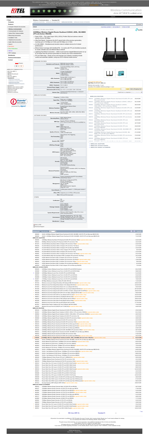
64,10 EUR (138, 269)
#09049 (37, 406)
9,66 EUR (138, 261)
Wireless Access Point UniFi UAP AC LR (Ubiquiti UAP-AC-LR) (57, 296)
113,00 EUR (138, 351)
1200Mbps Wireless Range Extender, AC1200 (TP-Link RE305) (58, 390)
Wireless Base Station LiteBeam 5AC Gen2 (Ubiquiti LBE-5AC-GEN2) (59, 304)
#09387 (37, 371)
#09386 (37, 373)
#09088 (37, 273)
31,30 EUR (138, 394)
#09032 (37, 386)
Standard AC (11, 77)
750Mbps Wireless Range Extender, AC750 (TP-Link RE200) (57, 402)
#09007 (37, 259)
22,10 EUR (138, 321)
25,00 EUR (138, 310)
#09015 (37, 367)
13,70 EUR (138, 245)
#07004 (37, 284)
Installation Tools (13, 37)
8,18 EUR (138, 263)
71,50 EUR (138, 280)
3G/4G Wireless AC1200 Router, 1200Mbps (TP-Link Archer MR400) (59, 341)
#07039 (37, 288)
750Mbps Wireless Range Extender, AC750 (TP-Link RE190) (57, 400)
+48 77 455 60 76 (124, 13)
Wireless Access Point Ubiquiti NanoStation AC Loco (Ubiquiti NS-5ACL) (60, 286)
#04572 (37, 359)
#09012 (37, 363)
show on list (126, 27)
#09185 (37, 329)
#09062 (37, 400)
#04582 (37, 392)
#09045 (37, 337)
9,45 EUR (138, 249)
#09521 (37, 349)
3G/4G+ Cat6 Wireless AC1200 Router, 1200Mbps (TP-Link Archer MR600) (60, 355)
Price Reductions (13, 48)
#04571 (37, 320)
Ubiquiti (9, 72)
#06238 (37, 316)
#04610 (37, 312)
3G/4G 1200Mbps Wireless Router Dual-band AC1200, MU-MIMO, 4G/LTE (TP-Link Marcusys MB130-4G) (68, 339)
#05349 (37, 290)
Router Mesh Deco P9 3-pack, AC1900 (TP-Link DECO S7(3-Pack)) (59, 375)
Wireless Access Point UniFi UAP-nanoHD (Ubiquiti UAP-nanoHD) (58, 302)
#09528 (37, 249)
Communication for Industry (16, 31)
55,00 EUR (138, 286)
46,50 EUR (138, 314)
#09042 (37, 333)
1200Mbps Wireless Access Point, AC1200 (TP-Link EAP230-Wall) (58, 273)
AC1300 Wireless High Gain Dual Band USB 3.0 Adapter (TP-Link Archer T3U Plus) (63, 255)
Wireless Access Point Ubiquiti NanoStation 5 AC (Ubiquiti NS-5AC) (58, 284)
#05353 (37, 302)
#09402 (37, 353)
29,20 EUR (138, 335)
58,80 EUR (138, 271)
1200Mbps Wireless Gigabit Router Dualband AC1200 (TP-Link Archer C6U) (61, 318)
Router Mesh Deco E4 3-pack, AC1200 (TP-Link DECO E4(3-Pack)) (59, 406)
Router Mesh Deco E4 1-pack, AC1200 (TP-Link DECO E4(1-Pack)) (59, 404)
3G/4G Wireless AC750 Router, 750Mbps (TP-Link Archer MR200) (58, 345)
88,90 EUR (138, 353)
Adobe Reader (101, 419)
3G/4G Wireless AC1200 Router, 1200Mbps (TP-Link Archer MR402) (59, 343)
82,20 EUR (138, 373)
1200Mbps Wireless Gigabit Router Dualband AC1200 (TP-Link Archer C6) (60, 316)
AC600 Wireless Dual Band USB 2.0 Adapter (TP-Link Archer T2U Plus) (60, 259)
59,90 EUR (138, 347)
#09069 (37, 306)
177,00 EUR (138, 302)
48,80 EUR (138, 392)
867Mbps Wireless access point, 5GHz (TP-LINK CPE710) (56, 280)
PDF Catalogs (12, 53)
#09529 (37, 265)
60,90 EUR (138, 277)
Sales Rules (70, 431)
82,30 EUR (138, 337)
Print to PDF (38, 224)
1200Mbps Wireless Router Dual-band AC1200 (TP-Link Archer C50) (59, 320)
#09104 (37, 310)
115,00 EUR (138, 284)
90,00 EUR (138, 292)
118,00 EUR (138, 355)
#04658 (37, 277)
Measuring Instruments (15, 35)
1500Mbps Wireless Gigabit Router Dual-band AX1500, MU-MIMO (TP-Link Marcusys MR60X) (65, 331)
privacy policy (94, 4)
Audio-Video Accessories (15, 42)
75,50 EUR (138, 345)
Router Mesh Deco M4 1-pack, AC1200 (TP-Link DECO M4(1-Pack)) (59, 365)
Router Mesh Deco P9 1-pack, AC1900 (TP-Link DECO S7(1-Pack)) (59, 371)
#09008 (37, 251)
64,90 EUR (138, 349)
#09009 (37, 239)
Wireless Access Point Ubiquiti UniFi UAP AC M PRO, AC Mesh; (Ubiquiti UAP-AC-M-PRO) (64, 290)
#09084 (37, 314)
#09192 (37, 327)
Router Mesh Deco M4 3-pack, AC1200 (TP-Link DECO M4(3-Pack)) (59, 369)
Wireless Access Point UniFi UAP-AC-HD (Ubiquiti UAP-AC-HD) (57, 300)
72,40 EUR (138, 304)
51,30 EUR (138, 273)
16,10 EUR (138, 255)
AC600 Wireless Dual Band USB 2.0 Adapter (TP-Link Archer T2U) (58, 261)
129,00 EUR (138, 408)
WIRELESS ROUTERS (67, 22)
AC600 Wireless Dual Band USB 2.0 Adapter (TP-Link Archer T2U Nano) (60, 257)
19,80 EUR (138, 361)
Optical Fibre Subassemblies (16, 33)
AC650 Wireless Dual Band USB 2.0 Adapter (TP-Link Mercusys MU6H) (60, 263)
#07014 (37, 382)
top (142, 411)
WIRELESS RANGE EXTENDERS (82, 22)
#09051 (37, 408)
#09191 (37, 380)
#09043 (37, 255)
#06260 (37, 269)
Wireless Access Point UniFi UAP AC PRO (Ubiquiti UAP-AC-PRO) (58, 298)
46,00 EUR (138, 376)
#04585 (37, 390)
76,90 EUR (138, 279)
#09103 (37, 325)
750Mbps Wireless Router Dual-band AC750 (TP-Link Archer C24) (58, 361)
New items (11, 46)
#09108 (37, 335)
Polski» (21, 63)
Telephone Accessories (15, 39)
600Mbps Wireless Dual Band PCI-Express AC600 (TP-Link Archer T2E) (60, 241)
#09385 (37, 375)
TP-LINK (43, 29)
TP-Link (62, 221)
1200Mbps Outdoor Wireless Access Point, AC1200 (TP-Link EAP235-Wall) (60, 271)
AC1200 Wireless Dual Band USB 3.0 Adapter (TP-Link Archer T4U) (59, 243)
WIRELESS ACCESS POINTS (53, 22)
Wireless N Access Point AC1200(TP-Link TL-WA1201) (55, 306)
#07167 (37, 243)
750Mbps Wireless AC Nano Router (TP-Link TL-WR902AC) (57, 357)
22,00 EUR (138, 239)
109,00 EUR (138, 282)
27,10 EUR (138, 331)
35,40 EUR (138, 404)
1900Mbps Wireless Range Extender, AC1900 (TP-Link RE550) (58, 396)
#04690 (37, 398)
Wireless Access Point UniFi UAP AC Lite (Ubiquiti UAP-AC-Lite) (58, 294)
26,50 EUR (138, 357)
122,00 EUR (138, 296)
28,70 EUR (138, 329)
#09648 (37, 236)
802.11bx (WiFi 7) (12, 71)
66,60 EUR (138, 343)
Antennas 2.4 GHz (12, 89)
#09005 (37, 355)
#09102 (37, 323)
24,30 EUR (138, 253)
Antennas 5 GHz (12, 90)
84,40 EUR (138, 341)
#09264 (37, 394)
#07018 (37, 282)
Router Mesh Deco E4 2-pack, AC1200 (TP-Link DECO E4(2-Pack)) (59, 363)
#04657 (37, 279)
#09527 (37, 247)
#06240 (37, 357)
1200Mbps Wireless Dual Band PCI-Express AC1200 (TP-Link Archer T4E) (60, 239)
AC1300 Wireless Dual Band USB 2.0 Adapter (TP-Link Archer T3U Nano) (60, 245)
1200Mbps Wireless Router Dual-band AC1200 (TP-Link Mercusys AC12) (60, 325)
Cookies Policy (78, 431)
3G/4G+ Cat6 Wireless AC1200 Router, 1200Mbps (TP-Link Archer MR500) (60, 351)
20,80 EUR (138, 327)
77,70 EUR (138, 398)
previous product (106, 27)
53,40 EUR (138, 275)
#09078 (37, 361)
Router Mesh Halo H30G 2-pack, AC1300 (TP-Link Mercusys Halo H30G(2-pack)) (62, 376)
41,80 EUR (138, 339)
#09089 (37, 271)
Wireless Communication (15, 29)
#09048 (37, 404)
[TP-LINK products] (139, 30)
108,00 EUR (138, 382)
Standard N (101, 413)
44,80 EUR (138, 306)
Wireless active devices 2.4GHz (15, 86)
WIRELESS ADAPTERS (39, 22)
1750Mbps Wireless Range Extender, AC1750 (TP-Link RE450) (58, 392)
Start (9, 20)
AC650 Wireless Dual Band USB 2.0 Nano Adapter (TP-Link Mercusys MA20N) (61, 265)
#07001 (37, 304)
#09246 (37, 245)
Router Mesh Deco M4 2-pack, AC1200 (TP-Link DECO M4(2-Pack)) (59, 367)
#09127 (37, 396)
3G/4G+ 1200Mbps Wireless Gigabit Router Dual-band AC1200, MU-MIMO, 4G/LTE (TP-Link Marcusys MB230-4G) (70, 349)
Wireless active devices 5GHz (15, 88)
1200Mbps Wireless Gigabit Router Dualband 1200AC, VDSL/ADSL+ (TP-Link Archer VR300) (65, 314)
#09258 (37, 376)
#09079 (37, 321)
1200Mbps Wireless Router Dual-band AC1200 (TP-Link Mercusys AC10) (60, 323)
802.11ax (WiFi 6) (73, 413)
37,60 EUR (138, 333)
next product (116, 27)
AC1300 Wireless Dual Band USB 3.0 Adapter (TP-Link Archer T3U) (59, 251)
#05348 (37, 292)
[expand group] (131, 231)
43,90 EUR (138, 234)
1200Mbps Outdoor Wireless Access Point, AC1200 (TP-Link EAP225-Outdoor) (61, 269)
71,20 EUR (138, 236)
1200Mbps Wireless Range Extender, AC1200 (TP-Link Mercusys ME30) (60, 388)
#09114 (37, 263)
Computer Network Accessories (17, 26)
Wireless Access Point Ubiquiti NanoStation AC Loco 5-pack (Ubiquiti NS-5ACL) (61, 288)
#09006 (37, 257)
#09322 (37, 331)
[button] (19, 102)
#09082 (37, 253)
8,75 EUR (138, 257)
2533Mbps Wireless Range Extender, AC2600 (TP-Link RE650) (58, 398)
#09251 (37, 275)
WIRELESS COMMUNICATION (14, 69)
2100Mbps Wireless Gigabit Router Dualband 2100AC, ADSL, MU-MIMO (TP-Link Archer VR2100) (67, 337)
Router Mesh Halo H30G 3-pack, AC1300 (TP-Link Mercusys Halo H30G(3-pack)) (62, 378)
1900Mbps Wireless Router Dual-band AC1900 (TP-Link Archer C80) (59, 333)
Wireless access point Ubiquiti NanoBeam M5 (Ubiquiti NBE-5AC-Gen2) (60, 282)
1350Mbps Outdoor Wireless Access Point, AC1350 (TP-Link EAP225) (59, 277)
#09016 (37, 369)
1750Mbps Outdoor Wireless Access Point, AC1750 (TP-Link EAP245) (59, 279)
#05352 (37, 294)
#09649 (37, 234)
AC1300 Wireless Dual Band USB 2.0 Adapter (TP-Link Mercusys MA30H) (60, 247)
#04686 (37, 341)
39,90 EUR (138, 318)
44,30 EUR (138, 371)
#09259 (37, 378)
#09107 (37, 388)
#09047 (37, 280)
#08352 (37, 298)
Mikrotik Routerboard (13, 74)
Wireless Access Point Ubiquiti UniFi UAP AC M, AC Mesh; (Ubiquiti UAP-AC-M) (61, 292)
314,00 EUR (138, 300)
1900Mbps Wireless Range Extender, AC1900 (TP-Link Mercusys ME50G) (60, 394)
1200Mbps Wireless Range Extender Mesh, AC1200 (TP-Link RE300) (59, 386)
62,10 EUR (138, 312)
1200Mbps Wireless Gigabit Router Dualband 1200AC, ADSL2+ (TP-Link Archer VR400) (64, 312)
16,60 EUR (138, 323)
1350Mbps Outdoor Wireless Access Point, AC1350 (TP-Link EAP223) (59, 275)
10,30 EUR (138, 247)
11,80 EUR (138, 259)
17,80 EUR (138, 388)
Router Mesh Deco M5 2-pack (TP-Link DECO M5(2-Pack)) (56, 408)
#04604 (37, 345)
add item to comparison (125, 92)
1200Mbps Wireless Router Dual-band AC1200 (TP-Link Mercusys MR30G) (60, 327)
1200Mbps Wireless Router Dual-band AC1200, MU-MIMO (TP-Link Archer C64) (62, 329)
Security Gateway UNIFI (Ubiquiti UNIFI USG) (53, 382)
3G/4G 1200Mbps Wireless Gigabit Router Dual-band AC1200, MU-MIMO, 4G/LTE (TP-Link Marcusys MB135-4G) (70, 234)
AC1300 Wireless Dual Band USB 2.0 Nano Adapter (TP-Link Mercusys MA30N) (62, 249)
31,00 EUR (138, 316)
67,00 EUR (138, 378)
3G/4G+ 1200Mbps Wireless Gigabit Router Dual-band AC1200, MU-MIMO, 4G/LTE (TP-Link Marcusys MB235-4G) (70, 236)
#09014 (37, 365)
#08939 (37, 261)
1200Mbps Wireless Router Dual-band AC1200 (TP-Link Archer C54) (59, 321)
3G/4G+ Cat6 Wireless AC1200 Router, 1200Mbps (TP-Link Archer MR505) (60, 353)
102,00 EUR (138, 294)
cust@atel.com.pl (136, 13)
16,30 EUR (138, 241)
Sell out (10, 50)
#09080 (37, 318)
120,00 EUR (138, 375)
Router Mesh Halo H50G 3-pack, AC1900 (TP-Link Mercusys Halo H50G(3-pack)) (62, 380)
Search (10, 44)
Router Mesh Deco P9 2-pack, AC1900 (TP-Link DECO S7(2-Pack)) (59, 373)
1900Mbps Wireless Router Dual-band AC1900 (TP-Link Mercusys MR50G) (60, 335)
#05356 (37, 300)
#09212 (37, 351)
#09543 (37, 343)
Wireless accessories (13, 92)
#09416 (37, 241)
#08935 (37, 402)
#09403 (37, 347)
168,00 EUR (138, 298)
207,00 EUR (138, 288)
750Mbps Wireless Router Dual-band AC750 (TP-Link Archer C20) (58, 359)
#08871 (37, 296)
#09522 (37, 339)
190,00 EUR (138, 290)
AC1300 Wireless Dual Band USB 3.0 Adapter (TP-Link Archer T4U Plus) (60, 253)
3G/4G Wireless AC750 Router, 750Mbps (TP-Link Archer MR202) (58, 347)
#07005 (37, 286)
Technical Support (39, 226)
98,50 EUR (138, 380)
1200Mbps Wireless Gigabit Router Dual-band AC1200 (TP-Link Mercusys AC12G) (62, 310)
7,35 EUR (138, 265)
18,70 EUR (138, 325)
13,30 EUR (138, 251)
